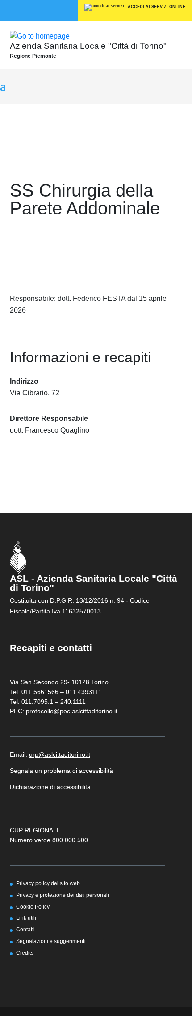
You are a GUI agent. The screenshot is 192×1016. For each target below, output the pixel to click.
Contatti (25, 929)
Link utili (26, 918)
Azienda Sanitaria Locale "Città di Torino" (88, 46)
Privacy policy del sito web (48, 883)
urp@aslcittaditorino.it (59, 754)
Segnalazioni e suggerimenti (51, 941)
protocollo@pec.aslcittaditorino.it (71, 711)
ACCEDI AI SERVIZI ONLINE (155, 6)
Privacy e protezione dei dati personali (62, 895)
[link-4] (40, 35)
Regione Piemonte (33, 56)
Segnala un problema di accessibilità (61, 770)
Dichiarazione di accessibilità (50, 786)
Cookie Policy (33, 906)
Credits (24, 953)
